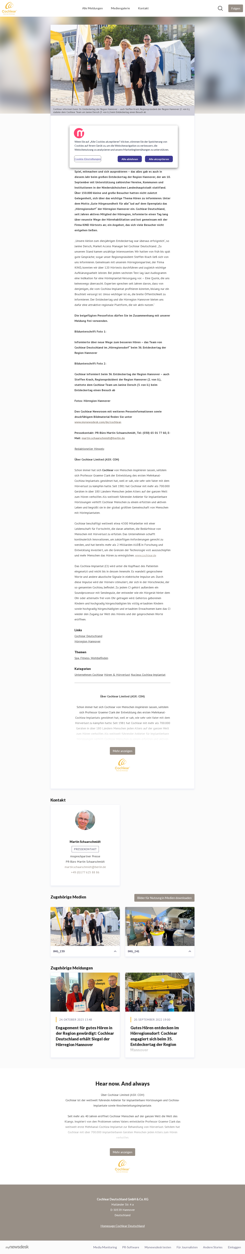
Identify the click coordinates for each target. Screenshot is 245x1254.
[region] (124, 146)
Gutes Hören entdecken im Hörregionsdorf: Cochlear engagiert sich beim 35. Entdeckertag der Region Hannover (154, 1038)
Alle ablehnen (130, 159)
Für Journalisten (187, 1247)
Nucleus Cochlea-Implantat (148, 675)
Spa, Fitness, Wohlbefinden (91, 658)
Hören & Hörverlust (117, 675)
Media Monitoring (105, 1247)
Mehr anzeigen (122, 751)
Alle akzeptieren (159, 159)
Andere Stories (212, 1247)
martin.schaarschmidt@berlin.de (85, 867)
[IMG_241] (159, 926)
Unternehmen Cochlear (88, 675)
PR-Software (130, 1247)
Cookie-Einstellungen (87, 158)
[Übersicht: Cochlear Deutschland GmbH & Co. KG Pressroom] (9, 8)
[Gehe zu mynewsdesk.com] (17, 1247)
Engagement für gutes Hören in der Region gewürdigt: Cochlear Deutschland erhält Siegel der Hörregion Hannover (85, 1036)
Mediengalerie (120, 8)
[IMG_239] (85, 926)
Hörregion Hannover (87, 641)
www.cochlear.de (145, 555)
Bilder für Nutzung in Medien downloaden (164, 898)
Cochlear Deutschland (88, 636)
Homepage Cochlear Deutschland (122, 1226)
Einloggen (234, 1247)
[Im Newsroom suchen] (220, 8)
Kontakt (143, 8)
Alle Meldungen (92, 8)
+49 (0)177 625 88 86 (85, 872)
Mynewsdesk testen (157, 1247)
